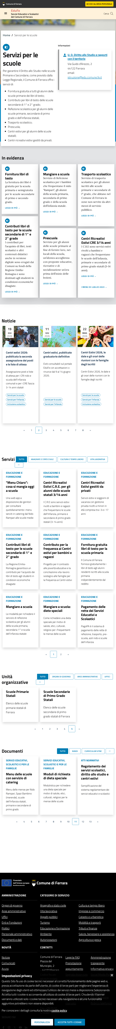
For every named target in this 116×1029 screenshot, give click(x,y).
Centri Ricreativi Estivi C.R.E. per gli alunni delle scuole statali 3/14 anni (56, 488)
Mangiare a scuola (56, 174)
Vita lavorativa (48, 911)
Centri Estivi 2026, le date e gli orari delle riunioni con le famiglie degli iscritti (95, 358)
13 (90, 821)
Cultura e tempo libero (92, 905)
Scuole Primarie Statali (17, 693)
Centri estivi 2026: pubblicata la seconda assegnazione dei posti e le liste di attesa (19, 358)
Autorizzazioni (48, 940)
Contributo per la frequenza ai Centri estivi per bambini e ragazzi (57, 550)
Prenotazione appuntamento (74, 966)
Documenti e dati (12, 940)
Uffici (5, 917)
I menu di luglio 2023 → (94, 286)
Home (6, 35)
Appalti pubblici (49, 917)
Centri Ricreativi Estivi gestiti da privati (92, 486)
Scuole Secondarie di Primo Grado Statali (56, 695)
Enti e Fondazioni (12, 922)
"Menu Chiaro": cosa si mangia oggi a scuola (20, 486)
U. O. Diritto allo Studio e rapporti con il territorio (87, 57)
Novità (6, 947)
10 (68, 821)
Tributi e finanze (88, 928)
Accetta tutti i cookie (70, 1022)
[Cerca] (111, 13)
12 (83, 821)
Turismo (45, 922)
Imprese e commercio (91, 911)
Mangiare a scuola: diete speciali (57, 608)
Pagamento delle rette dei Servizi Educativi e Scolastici (93, 612)
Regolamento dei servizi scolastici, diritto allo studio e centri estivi (95, 772)
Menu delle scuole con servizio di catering (19, 778)
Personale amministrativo (17, 934)
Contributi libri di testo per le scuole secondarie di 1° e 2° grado (18, 232)
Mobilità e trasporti (90, 922)
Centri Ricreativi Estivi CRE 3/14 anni (96, 240)
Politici (5, 928)
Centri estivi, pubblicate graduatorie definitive (57, 354)
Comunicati (8, 963)
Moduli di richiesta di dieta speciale (56, 776)
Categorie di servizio (54, 895)
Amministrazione (14, 895)
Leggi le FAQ (72, 957)
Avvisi (5, 969)
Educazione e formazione (55, 928)
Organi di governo (12, 905)
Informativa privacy (102, 969)
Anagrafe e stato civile (53, 905)
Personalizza (42, 1022)
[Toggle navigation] (5, 13)
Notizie (6, 957)
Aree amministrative (14, 911)
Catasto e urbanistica (91, 917)
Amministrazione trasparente (101, 960)
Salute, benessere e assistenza (96, 934)
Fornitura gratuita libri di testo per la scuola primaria (94, 548)
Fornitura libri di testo (17, 176)
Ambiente (46, 934)
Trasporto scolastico (96, 174)
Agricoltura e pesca (90, 940)
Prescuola (50, 238)
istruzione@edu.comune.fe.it (85, 77)
